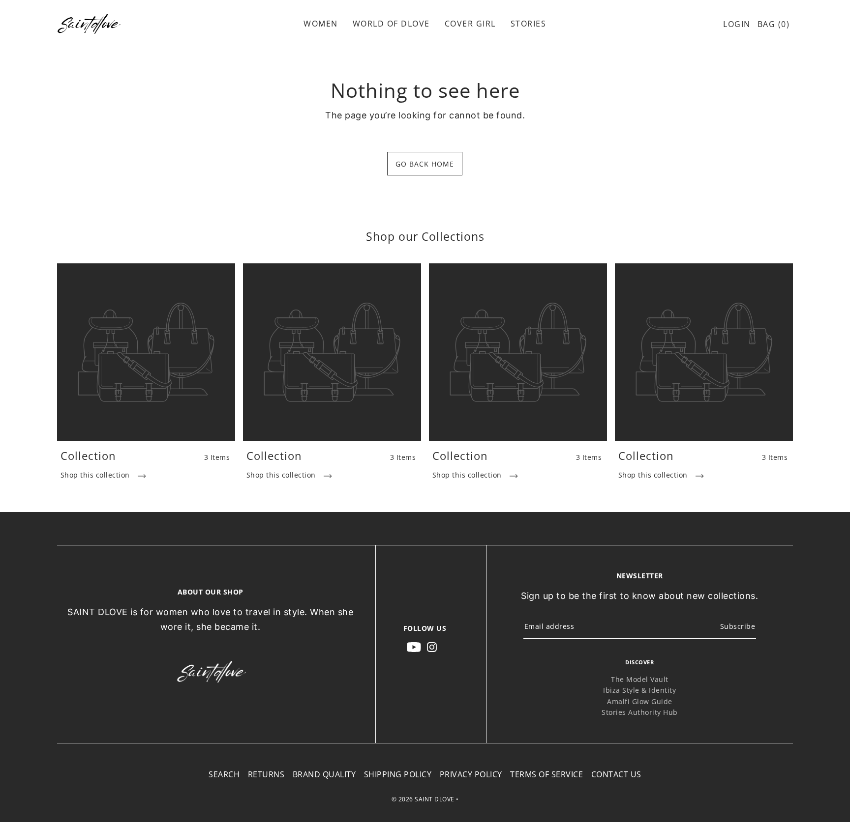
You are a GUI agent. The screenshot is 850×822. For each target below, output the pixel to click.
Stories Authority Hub (640, 712)
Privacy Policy (471, 774)
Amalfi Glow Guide (639, 701)
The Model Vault (639, 679)
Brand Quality (324, 774)
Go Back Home (424, 164)
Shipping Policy (398, 774)
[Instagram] (432, 646)
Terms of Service (546, 774)
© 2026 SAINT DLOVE (423, 799)
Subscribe (737, 626)
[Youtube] (414, 646)
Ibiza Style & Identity (639, 690)
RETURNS (266, 774)
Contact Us (616, 774)
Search (224, 774)
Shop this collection (96, 475)
